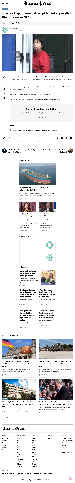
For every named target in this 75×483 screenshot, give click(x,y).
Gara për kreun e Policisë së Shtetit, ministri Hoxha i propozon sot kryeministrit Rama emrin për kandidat (47, 314)
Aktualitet (42, 358)
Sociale (11, 358)
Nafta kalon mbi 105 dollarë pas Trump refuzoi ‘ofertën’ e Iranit (35, 188)
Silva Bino (54, 130)
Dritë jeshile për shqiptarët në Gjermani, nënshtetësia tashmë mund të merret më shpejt (16, 363)
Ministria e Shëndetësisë (42, 130)
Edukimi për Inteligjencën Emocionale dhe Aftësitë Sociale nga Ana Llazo (27, 273)
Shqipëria (5, 9)
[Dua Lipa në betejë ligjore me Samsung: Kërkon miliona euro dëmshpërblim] (27, 207)
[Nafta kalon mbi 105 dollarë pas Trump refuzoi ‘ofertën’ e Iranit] (37, 174)
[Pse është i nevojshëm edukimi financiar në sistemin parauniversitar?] (47, 207)
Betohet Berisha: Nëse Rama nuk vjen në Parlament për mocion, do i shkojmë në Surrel (55, 403)
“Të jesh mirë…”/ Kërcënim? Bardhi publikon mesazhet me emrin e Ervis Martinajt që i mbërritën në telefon (27, 293)
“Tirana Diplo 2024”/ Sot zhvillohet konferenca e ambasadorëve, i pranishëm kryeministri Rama (19, 404)
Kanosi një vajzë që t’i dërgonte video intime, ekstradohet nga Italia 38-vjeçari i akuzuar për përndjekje (26, 315)
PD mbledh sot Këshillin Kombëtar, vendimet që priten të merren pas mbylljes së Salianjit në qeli (47, 293)
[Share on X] (9, 23)
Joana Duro (21, 130)
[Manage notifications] (70, 478)
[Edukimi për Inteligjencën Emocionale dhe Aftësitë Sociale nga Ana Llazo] (48, 277)
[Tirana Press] (37, 3)
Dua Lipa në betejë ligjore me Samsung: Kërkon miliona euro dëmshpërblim (26, 217)
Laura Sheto (30, 130)
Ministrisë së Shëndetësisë (44, 77)
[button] (3, 3)
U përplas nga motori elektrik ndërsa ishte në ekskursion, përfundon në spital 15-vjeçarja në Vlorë (55, 363)
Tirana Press (13, 28)
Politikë (5, 398)
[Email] (12, 23)
